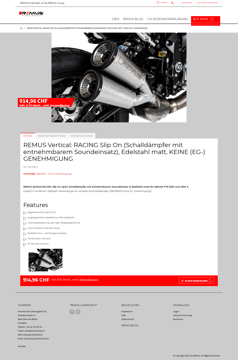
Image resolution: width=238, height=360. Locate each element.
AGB (123, 315)
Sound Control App (182, 315)
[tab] (27, 136)
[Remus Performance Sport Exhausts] (31, 13)
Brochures (178, 319)
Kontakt (22, 346)
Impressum (127, 311)
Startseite (21, 28)
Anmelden (186, 3)
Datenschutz (127, 319)
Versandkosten (59, 105)
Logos (176, 311)
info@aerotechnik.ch (35, 330)
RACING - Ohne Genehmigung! (47, 173)
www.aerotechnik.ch (33, 334)
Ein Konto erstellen (207, 3)
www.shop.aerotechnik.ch (36, 338)
